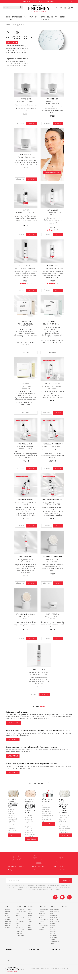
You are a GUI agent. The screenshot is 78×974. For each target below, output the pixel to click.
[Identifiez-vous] (65, 7)
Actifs (42, 17)
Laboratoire (45, 19)
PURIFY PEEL (52, 321)
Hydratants (8, 919)
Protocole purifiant (26, 499)
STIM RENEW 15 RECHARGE (25, 614)
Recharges (7, 927)
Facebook (55, 897)
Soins (6, 906)
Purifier (29, 927)
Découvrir (20, 123)
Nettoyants (7, 909)
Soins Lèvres (8, 925)
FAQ (67, 968)
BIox (51, 927)
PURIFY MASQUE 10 (52, 614)
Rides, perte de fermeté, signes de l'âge (21, 911)
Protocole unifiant (25, 444)
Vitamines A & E (54, 941)
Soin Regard (8, 921)
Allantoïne (53, 923)
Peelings (50, 17)
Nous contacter (55, 952)
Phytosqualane (54, 937)
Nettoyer (30, 909)
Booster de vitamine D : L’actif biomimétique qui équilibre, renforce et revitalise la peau (30, 806)
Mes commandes (33, 952)
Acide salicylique (54, 921)
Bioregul (52, 925)
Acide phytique (54, 919)
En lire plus (14, 835)
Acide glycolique (54, 911)
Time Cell (52, 943)
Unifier (29, 919)
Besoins (9, 20)
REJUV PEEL (26, 384)
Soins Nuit (7, 913)
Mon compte (32, 954)
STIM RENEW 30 (52, 99)
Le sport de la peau (11, 960)
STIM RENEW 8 (25, 99)
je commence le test (52, 172)
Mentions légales (35, 968)
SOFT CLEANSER (52, 210)
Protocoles (43, 906)
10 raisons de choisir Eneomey (14, 956)
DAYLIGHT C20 (52, 266)
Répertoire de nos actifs (47, 800)
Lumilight (52, 933)
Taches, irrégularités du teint (20, 917)
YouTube (62, 897)
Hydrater (30, 923)
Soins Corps (8, 923)
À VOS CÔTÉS (60, 17)
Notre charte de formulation (13, 958)
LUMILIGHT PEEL (25, 321)
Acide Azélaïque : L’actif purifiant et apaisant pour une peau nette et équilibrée (64, 806)
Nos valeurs (9, 954)
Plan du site (43, 968)
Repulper (30, 915)
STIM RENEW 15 (25, 155)
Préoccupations (21, 906)
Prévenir (30, 913)
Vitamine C (53, 939)
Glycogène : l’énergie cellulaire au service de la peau (13, 803)
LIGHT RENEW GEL (25, 557)
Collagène (53, 929)
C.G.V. (48, 968)
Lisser (29, 911)
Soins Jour (7, 911)
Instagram (69, 897)
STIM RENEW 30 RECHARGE (52, 557)
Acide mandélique (55, 917)
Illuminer (30, 921)
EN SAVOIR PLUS (13, 723)
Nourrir (29, 925)
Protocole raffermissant (52, 444)
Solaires (7, 915)
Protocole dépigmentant (52, 499)
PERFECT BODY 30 (25, 266)
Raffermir (30, 917)
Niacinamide (53, 935)
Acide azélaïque (54, 909)
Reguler (30, 929)
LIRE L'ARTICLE (13, 739)
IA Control (53, 931)
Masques (7, 917)
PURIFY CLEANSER (39, 670)
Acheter (31, 123)
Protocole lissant (52, 384)
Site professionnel (11, 962)
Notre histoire (9, 952)
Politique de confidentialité (58, 968)
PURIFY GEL (25, 210)
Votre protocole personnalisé (59, 954)
